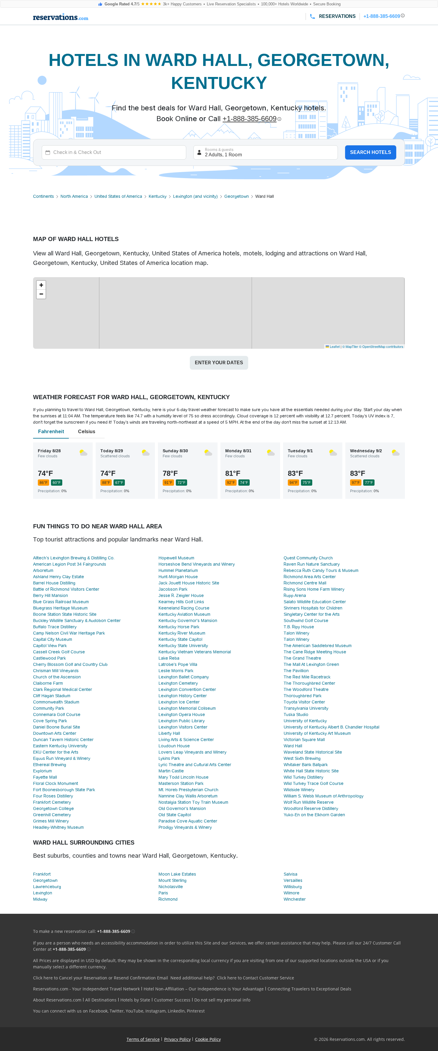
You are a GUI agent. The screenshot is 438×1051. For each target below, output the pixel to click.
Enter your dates (219, 362)
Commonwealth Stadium (56, 702)
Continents (43, 196)
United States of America (118, 196)
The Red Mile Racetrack (307, 677)
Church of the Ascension (57, 677)
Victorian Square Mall (304, 739)
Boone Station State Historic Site (65, 614)
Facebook (98, 1011)
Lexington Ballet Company (184, 677)
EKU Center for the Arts (55, 752)
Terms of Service (143, 1039)
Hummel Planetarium (178, 570)
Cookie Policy (208, 1039)
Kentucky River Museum (182, 633)
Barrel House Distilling (54, 583)
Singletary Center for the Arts (312, 614)
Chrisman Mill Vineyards (56, 670)
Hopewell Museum (176, 557)
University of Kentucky (305, 720)
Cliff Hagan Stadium (51, 695)
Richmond (168, 899)
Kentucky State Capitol (180, 639)
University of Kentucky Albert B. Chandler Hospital (331, 727)
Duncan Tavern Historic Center (63, 739)
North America (74, 196)
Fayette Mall (45, 777)
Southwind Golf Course (306, 620)
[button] (41, 285)
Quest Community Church (308, 557)
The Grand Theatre (302, 658)
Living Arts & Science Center (186, 739)
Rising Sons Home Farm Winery (314, 589)
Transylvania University (306, 708)
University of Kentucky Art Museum (317, 733)
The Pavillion (296, 670)
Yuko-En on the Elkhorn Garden (314, 814)
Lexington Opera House (182, 714)
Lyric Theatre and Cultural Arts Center (195, 764)
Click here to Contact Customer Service (255, 978)
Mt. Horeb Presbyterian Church (188, 789)
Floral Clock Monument (55, 783)
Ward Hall (293, 745)
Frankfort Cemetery (52, 802)
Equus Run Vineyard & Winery (61, 758)
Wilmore (291, 893)
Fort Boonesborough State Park (64, 789)
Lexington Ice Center (179, 702)
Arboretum (43, 570)
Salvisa (290, 874)
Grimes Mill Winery (51, 821)
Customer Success (172, 1000)
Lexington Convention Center (187, 689)
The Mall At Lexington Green (311, 664)
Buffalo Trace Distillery (55, 626)
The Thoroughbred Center (309, 683)
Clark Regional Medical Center (62, 689)
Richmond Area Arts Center (310, 576)
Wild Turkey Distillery (303, 777)
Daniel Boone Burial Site (56, 727)
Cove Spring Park (50, 720)
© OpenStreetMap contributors (381, 346)
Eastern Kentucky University (60, 745)
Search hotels (370, 152)
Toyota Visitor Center (304, 702)
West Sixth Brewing (302, 758)
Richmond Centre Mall (305, 583)
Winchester (295, 899)
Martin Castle (171, 770)
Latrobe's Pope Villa (178, 664)
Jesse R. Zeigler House (181, 595)
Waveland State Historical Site (313, 752)
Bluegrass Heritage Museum (60, 608)
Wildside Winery (299, 789)
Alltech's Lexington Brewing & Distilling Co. (73, 557)
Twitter (117, 1011)
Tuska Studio (296, 714)
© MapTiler (350, 346)
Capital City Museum (52, 639)
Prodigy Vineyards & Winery (185, 827)
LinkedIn (176, 1011)
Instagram (155, 1011)
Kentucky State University (183, 645)
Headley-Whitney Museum (58, 827)
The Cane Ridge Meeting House (315, 651)
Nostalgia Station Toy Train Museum (193, 802)
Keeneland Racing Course (184, 608)
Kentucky (158, 196)
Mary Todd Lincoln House (184, 777)
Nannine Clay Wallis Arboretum (188, 796)
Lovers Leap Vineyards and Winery (192, 752)
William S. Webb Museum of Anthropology (324, 796)
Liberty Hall (169, 733)
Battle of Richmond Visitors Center (66, 589)
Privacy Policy (177, 1039)
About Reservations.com (57, 1000)
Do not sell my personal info (222, 1000)
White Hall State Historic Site (311, 770)
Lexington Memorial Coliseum (187, 708)
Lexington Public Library (182, 720)
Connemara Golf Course (56, 714)
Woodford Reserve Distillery (311, 808)
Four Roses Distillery (53, 796)
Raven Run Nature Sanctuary (312, 564)
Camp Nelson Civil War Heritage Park (69, 633)
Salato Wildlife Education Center (315, 601)
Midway (40, 899)
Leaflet (334, 346)
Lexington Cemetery (178, 683)
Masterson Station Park (181, 783)
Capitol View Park (50, 645)
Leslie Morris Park (176, 670)
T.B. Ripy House (299, 626)
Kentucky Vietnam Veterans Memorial (195, 651)
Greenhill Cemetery (52, 814)
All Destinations (101, 1000)
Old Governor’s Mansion (182, 808)
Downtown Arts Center (54, 733)
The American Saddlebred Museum (318, 645)
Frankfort (42, 874)
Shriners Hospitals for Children (313, 608)
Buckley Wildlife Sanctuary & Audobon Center (77, 620)
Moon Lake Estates (177, 874)
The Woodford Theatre (306, 689)
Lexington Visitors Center (183, 727)
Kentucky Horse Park (179, 626)
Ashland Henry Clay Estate (58, 576)
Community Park (48, 708)
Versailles (293, 880)
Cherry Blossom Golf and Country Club (70, 664)
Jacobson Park (173, 589)
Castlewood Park (49, 658)
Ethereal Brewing (49, 764)
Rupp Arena (295, 595)
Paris (163, 893)
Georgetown (236, 196)
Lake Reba (169, 658)
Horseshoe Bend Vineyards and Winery (197, 564)
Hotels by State (135, 1000)
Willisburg (293, 886)
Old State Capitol (175, 814)
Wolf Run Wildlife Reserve (309, 802)
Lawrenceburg (47, 886)
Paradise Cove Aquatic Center (188, 821)
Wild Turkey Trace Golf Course (314, 783)
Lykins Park (169, 758)
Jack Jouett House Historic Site (189, 583)
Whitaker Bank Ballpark (306, 764)
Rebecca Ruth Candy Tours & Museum (321, 570)
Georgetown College (53, 808)
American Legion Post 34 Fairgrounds (69, 564)
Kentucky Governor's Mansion (188, 620)
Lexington (42, 893)
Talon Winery (296, 633)
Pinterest (196, 1011)
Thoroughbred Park (302, 695)
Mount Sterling (173, 880)
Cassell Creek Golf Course (59, 651)
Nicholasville (171, 886)
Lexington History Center (183, 695)
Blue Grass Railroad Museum (61, 601)
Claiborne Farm (48, 683)
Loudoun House (174, 745)
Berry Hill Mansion (50, 595)
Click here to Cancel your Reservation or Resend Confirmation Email (100, 978)
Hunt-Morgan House (178, 576)
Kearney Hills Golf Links (181, 601)
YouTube (134, 1011)
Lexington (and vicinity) (195, 196)
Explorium (42, 770)
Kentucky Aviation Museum (184, 614)
